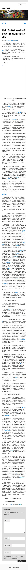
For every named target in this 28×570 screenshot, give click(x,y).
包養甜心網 (4, 194)
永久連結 (19, 504)
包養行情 (14, 119)
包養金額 (18, 245)
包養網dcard (9, 178)
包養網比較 (22, 339)
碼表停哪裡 (6, 8)
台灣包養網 (5, 283)
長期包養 (9, 106)
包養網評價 (18, 177)
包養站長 (4, 50)
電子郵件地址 (8, 545)
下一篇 (24, 23)
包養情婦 (11, 450)
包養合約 (21, 363)
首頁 (3, 19)
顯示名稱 (7, 538)
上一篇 (4, 23)
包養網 (18, 235)
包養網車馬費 (17, 279)
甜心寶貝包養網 (6, 430)
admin (16, 40)
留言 (7, 520)
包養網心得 (21, 250)
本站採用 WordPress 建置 (14, 567)
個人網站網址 (7, 552)
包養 (9, 268)
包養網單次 (19, 112)
